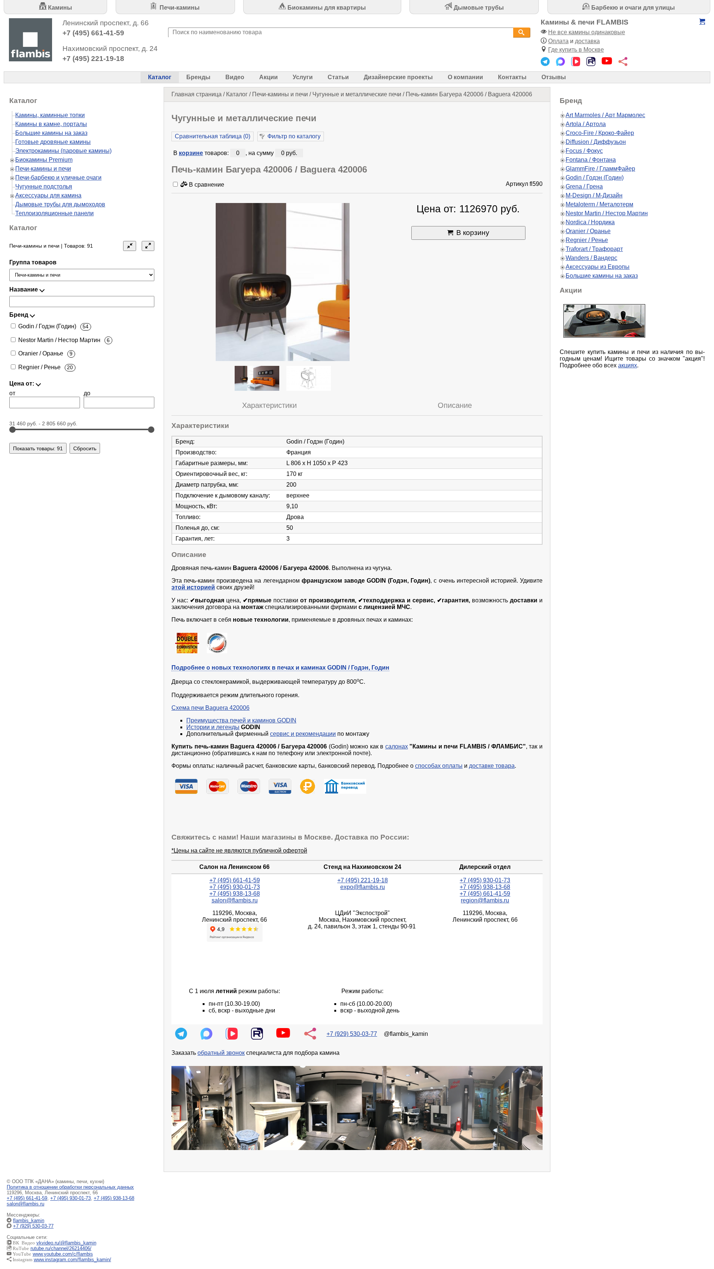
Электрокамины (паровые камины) (63, 151)
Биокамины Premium (44, 160)
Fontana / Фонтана (591, 160)
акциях (627, 365)
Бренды (198, 77)
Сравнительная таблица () (212, 136)
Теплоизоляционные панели (54, 213)
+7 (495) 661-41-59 (93, 33)
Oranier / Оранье (588, 231)
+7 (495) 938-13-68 (234, 893)
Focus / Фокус (584, 151)
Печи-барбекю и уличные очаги (58, 177)
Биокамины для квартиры (326, 7)
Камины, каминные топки (50, 115)
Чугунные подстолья (43, 186)
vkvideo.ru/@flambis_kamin (66, 1243)
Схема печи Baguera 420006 (210, 708)
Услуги (303, 77)
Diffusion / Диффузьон (596, 142)
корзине (191, 153)
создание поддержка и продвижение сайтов (694, 1226)
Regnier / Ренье (587, 240)
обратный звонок (221, 1053)
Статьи (338, 77)
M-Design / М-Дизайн (594, 195)
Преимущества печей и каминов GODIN (241, 720)
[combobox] (340, 33)
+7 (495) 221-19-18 (93, 58)
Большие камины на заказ (51, 133)
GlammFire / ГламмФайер (600, 168)
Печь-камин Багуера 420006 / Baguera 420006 (469, 94)
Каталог (159, 77)
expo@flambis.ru (362, 887)
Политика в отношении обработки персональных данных (70, 1187)
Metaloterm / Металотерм (599, 204)
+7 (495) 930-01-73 (234, 887)
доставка (587, 41)
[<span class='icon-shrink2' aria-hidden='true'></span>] (129, 246)
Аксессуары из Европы (598, 267)
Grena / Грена (584, 186)
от (12, 393)
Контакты (512, 77)
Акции (268, 77)
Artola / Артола (586, 124)
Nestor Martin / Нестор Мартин (607, 213)
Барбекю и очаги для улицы (632, 7)
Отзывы (553, 77)
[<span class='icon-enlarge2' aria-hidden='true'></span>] (148, 246)
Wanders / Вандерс (591, 258)
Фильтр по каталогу (294, 136)
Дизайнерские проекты (398, 77)
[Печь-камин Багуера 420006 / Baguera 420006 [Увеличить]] (283, 283)
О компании (465, 77)
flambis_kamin (28, 1220)
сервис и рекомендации (303, 734)
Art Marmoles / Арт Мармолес (605, 115)
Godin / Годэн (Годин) (595, 177)
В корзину (472, 232)
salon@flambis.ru (235, 900)
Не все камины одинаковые (586, 32)
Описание (455, 405)
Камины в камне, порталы (51, 124)
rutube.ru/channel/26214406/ (60, 1248)
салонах (396, 746)
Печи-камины (179, 7)
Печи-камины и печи (280, 94)
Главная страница (196, 94)
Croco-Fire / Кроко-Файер (600, 133)
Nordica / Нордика (590, 222)
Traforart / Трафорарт (594, 249)
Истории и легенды (212, 727)
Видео (234, 77)
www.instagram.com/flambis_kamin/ (72, 1259)
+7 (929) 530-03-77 (352, 1034)
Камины (59, 7)
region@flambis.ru (485, 900)
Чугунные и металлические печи (356, 94)
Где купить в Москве (576, 49)
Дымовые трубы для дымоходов (60, 204)
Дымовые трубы (478, 7)
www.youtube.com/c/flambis (63, 1254)
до (87, 393)
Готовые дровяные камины (53, 142)
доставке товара (492, 766)
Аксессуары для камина (48, 195)
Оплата (558, 41)
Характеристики (269, 405)
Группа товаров (33, 262)
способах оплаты (439, 766)
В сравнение (205, 184)
